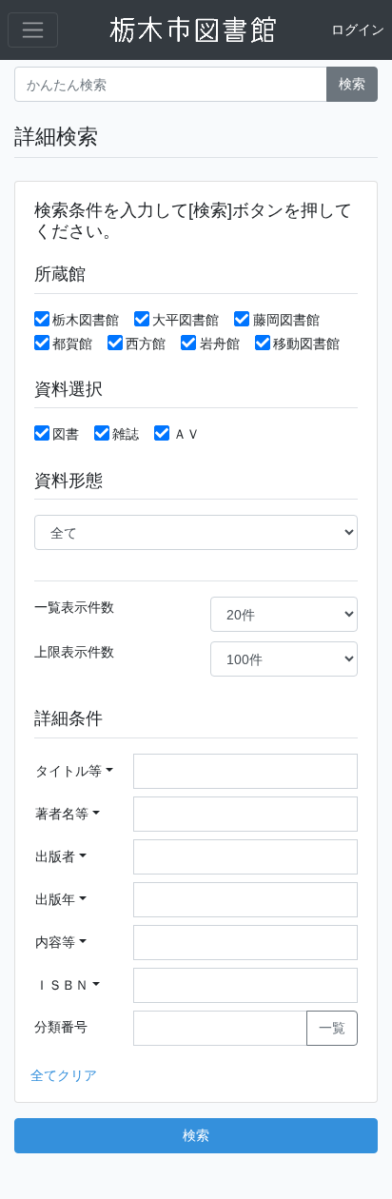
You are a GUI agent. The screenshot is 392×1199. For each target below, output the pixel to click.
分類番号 (61, 1026)
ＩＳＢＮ (61, 985)
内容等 (55, 942)
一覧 (332, 1027)
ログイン (357, 29)
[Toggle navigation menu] (33, 30)
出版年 (55, 899)
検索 (352, 83)
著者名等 (61, 813)
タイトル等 (68, 770)
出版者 (55, 856)
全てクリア (63, 1075)
